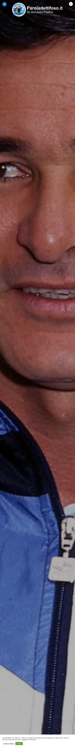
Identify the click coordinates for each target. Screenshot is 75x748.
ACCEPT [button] (19, 743)
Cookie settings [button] (8, 743)
